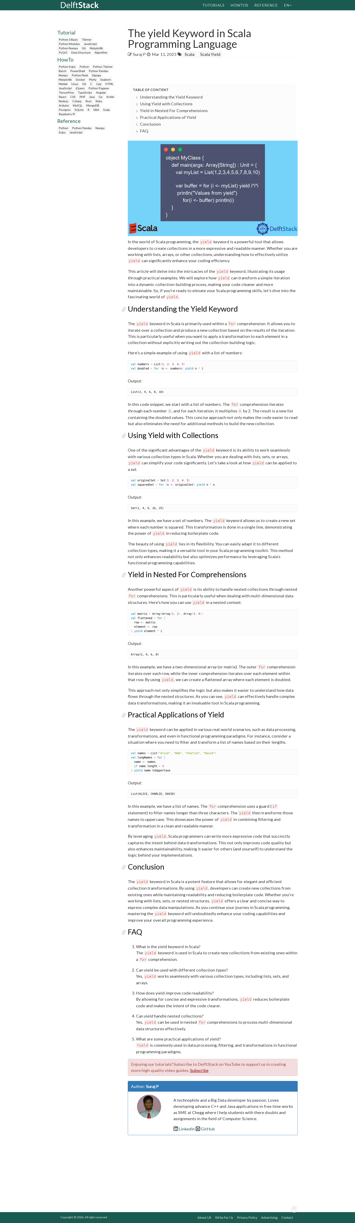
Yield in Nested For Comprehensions (174, 110)
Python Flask (80, 75)
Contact (287, 1217)
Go (101, 97)
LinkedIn (187, 1128)
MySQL (77, 105)
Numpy (63, 75)
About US (204, 1217)
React (62, 97)
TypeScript (85, 92)
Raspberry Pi (67, 114)
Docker (80, 79)
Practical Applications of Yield (168, 117)
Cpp (98, 84)
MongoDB (92, 105)
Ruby (99, 101)
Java (92, 97)
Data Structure (81, 52)
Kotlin (110, 97)
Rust (88, 101)
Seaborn (105, 79)
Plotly (92, 79)
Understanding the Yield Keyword (171, 96)
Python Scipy (67, 66)
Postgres (65, 109)
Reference (266, 5)
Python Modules (69, 44)
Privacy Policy (247, 1217)
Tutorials (213, 5)
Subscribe (199, 1070)
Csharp (77, 101)
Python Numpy (68, 48)
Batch (62, 71)
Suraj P (139, 54)
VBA (96, 109)
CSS (73, 97)
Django (96, 75)
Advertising (269, 1217)
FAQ (144, 130)
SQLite (79, 109)
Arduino (64, 105)
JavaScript (90, 44)
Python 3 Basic (68, 39)
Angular (101, 92)
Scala (106, 109)
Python (84, 66)
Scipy (62, 132)
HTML (109, 84)
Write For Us (224, 1217)
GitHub (208, 1128)
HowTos (239, 5)
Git (84, 48)
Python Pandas (98, 71)
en (286, 5)
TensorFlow (66, 92)
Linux (74, 84)
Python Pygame (99, 88)
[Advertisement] (16, 79)
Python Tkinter (103, 66)
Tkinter (86, 39)
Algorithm (101, 52)
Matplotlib (96, 48)
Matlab (63, 84)
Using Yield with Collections (166, 103)
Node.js (63, 101)
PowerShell (77, 71)
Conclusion (150, 124)
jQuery (80, 88)
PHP (82, 97)
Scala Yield (210, 54)
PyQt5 (63, 52)
